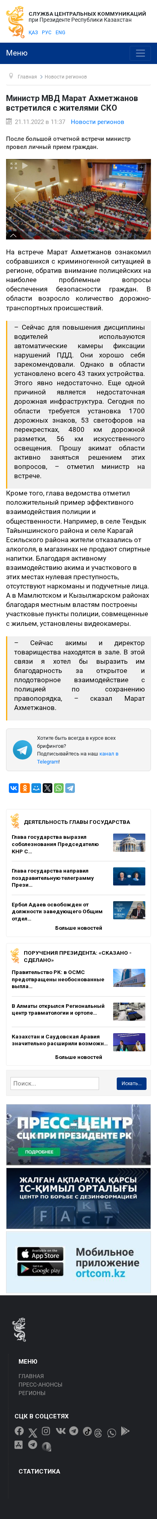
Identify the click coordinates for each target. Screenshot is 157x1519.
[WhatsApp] (59, 788)
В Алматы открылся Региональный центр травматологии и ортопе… (58, 1009)
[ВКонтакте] (14, 788)
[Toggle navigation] (140, 53)
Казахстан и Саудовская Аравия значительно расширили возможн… (60, 1040)
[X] (47, 788)
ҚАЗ (33, 32)
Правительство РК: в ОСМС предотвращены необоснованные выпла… (58, 979)
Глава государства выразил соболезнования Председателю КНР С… (55, 844)
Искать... (132, 1083)
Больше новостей (78, 928)
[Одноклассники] (25, 788)
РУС (47, 32)
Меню (17, 53)
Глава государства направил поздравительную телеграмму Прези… (53, 877)
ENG (60, 32)
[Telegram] (70, 788)
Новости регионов (97, 122)
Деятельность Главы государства (77, 822)
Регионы (32, 1393)
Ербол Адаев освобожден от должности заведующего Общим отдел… (57, 911)
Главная (31, 1376)
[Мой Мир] (36, 788)
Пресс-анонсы (40, 1384)
